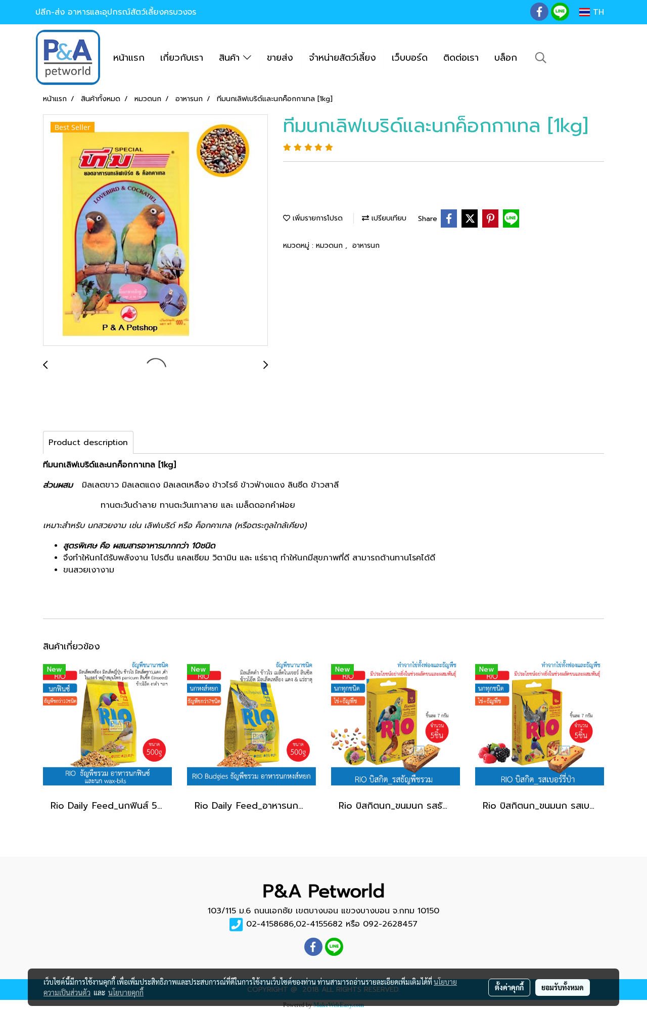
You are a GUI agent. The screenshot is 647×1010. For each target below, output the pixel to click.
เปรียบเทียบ (387, 218)
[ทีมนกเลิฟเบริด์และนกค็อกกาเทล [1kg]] (155, 230)
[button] (541, 57)
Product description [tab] (88, 442)
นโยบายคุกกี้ (126, 992)
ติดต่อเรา (461, 58)
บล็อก (505, 58)
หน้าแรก (129, 58)
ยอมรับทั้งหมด (562, 987)
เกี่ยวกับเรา (181, 58)
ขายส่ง (280, 58)
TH (597, 12)
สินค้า (231, 58)
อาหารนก (366, 245)
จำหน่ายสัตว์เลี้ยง (342, 58)
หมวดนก (330, 245)
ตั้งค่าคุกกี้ (509, 987)
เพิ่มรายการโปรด (316, 218)
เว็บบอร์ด (410, 58)
